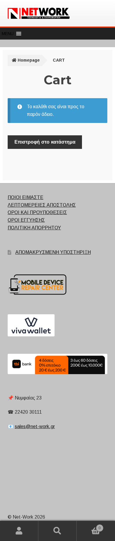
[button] (8, 34)
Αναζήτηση (57, 531)
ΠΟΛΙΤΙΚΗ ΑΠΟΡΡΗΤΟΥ (34, 227)
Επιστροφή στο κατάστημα (44, 142)
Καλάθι (89, 526)
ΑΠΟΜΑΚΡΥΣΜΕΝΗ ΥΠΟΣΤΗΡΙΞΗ (53, 252)
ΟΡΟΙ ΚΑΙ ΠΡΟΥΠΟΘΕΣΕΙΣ (37, 212)
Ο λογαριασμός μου (19, 531)
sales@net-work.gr (35, 426)
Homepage (29, 60)
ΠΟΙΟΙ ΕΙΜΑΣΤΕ (25, 197)
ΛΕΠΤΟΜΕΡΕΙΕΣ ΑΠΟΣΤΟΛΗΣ (42, 205)
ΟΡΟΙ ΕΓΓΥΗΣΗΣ (26, 220)
